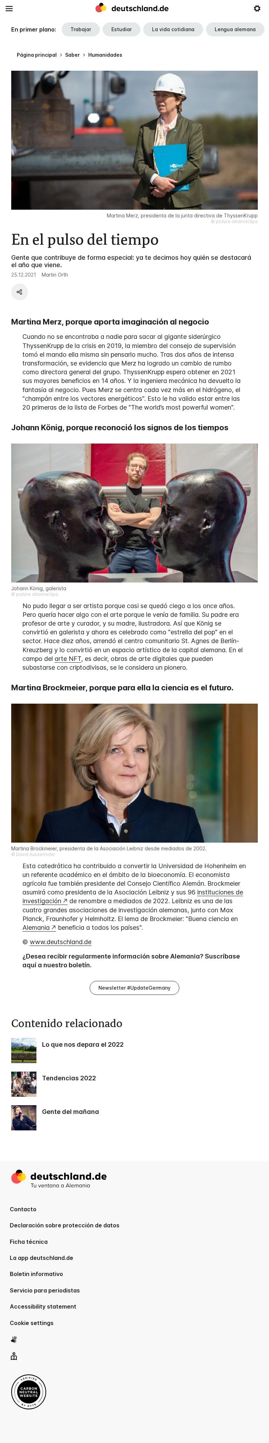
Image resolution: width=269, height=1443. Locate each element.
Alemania (36, 927)
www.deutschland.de (60, 942)
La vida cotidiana (173, 29)
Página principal (37, 55)
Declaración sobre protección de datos (64, 1225)
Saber (72, 55)
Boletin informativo (36, 1273)
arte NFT (68, 658)
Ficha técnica (29, 1241)
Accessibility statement (43, 1306)
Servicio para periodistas (45, 1290)
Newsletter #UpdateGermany (134, 988)
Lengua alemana (235, 29)
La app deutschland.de (41, 1257)
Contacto (23, 1209)
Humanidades (105, 55)
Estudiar (121, 29)
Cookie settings (32, 1322)
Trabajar (80, 29)
